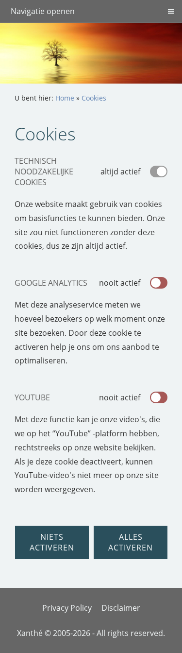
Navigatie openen (43, 11)
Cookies (94, 98)
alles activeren (130, 542)
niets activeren (52, 542)
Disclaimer (120, 607)
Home (64, 98)
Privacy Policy (67, 607)
